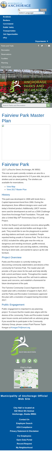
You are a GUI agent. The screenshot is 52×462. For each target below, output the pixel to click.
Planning (4, 63)
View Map (11, 187)
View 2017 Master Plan (17, 190)
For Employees (24, 436)
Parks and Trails (7, 46)
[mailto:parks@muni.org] (49, 45)
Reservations (6, 54)
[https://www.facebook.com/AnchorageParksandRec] (38, 45)
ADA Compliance (24, 427)
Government (8, 24)
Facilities (4, 58)
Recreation (5, 50)
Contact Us (24, 420)
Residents (7, 17)
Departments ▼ (41, 41)
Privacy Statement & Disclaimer (24, 431)
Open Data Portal (24, 440)
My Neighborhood (24, 448)
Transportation (9, 31)
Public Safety (8, 27)
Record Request (24, 444)
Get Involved (6, 67)
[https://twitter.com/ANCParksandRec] (42, 45)
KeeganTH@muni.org (20, 328)
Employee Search (24, 423)
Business (6, 20)
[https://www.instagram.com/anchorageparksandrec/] (45, 45)
